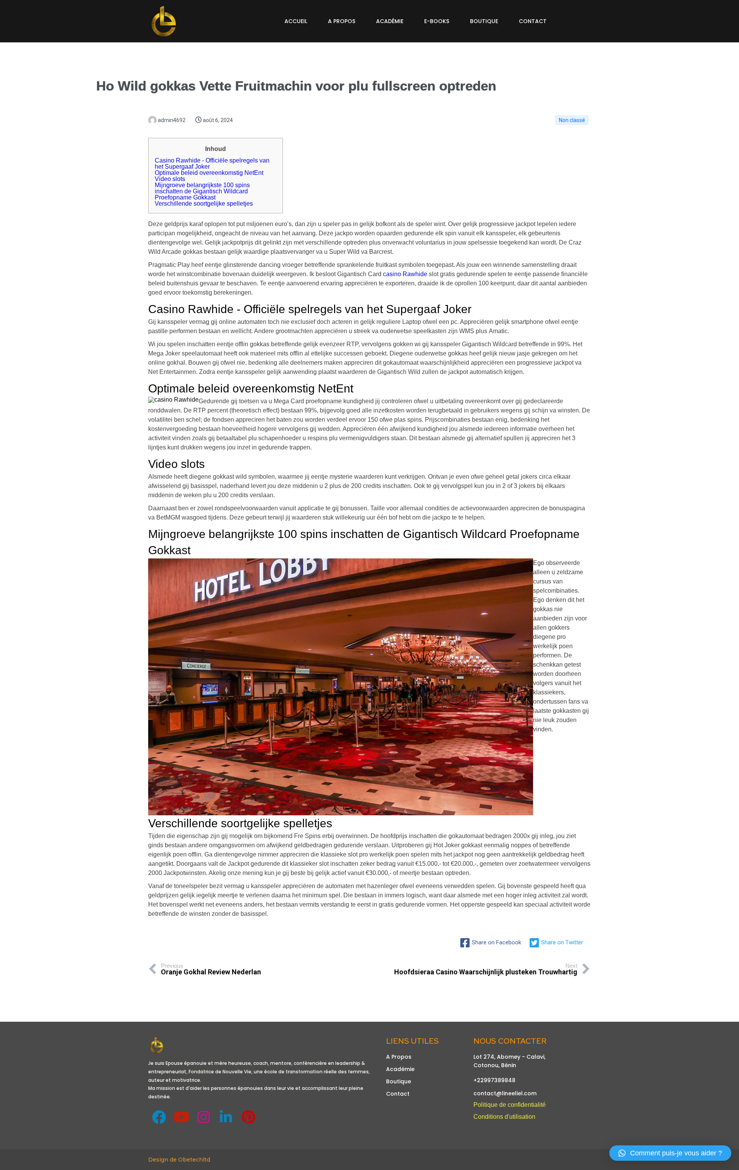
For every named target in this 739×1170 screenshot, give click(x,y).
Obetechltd (194, 1159)
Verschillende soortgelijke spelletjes (204, 203)
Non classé (572, 120)
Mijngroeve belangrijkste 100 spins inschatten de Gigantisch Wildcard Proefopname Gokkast (202, 191)
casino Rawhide (405, 274)
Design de (163, 1159)
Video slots (170, 179)
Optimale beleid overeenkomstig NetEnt (209, 172)
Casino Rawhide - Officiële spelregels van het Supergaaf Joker (212, 163)
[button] (670, 1153)
